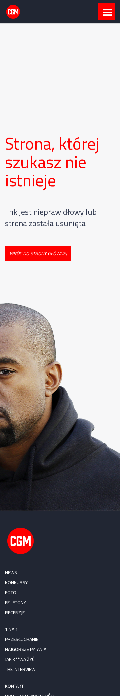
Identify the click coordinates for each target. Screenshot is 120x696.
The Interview (20, 669)
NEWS (11, 572)
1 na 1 (11, 629)
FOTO (10, 592)
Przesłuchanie (21, 639)
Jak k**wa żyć (20, 659)
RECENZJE (15, 612)
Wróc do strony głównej (38, 253)
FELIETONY (15, 602)
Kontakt (14, 686)
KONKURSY (16, 582)
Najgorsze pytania (25, 649)
